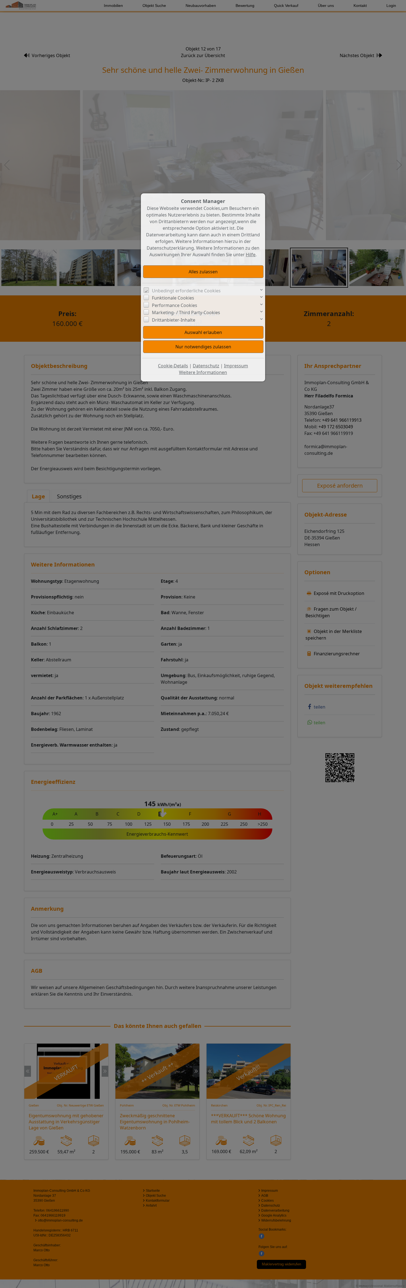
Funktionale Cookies (173, 298)
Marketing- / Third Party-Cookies (186, 312)
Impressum (236, 366)
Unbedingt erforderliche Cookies (186, 291)
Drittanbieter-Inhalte (173, 320)
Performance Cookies (174, 305)
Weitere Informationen (203, 372)
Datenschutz (206, 366)
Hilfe (250, 255)
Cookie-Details (173, 366)
